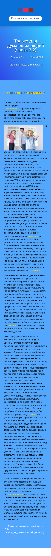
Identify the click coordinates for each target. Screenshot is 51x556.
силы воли (33, 236)
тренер (32, 414)
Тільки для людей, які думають (25, 64)
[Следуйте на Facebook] (20, 10)
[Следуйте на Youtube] (31, 10)
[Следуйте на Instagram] (25, 10)
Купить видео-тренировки (25, 18)
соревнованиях (15, 494)
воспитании (12, 108)
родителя (35, 270)
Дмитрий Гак (17, 57)
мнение (13, 325)
